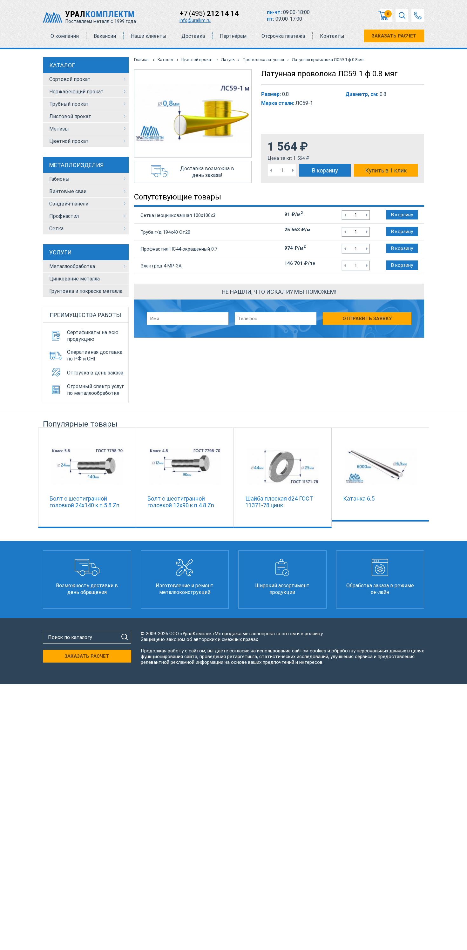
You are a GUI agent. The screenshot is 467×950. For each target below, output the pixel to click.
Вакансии (105, 36)
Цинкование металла (74, 279)
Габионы (59, 179)
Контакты (332, 36)
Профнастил (64, 216)
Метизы (59, 129)
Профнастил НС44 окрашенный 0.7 (178, 249)
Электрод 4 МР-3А (161, 266)
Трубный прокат (69, 104)
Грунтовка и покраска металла (85, 291)
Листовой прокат (70, 116)
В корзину (325, 170)
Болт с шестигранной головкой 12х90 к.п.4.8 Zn (180, 502)
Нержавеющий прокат (76, 92)
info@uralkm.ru (195, 20)
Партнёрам (233, 36)
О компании (65, 36)
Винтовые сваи (67, 191)
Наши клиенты (148, 36)
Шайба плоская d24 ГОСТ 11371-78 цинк (279, 502)
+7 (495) (209, 13)
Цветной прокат (69, 141)
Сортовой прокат (70, 79)
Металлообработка (72, 266)
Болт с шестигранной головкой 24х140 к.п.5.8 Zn (84, 502)
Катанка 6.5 (359, 498)
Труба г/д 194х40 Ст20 (165, 232)
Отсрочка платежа (283, 36)
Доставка (193, 36)
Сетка (56, 229)
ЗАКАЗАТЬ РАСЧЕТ (394, 36)
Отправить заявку (367, 318)
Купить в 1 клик (386, 170)
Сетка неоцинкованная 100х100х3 (177, 215)
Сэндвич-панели (68, 204)
